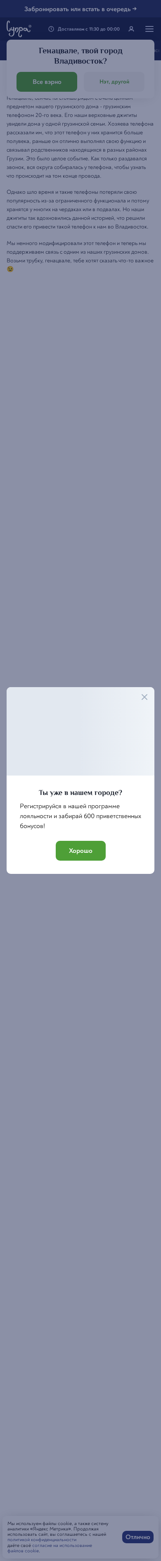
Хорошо (80, 851)
